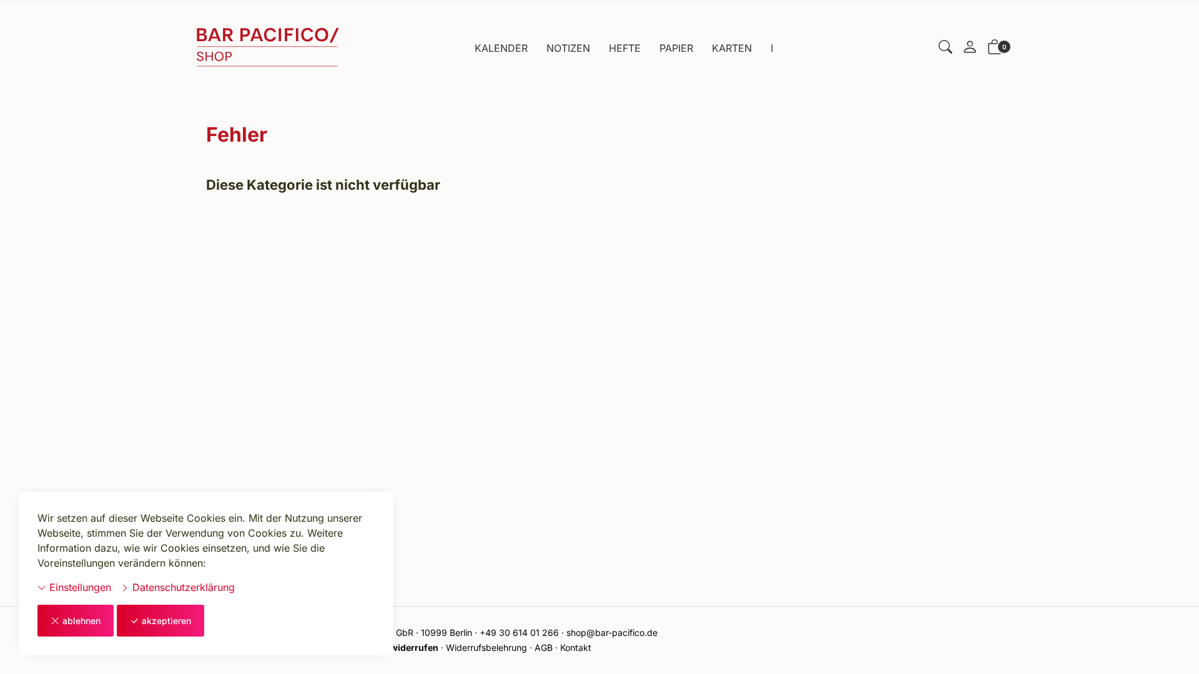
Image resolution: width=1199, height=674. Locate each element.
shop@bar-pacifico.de (612, 632)
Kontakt (575, 647)
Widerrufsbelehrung (486, 647)
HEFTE (625, 48)
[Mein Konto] (970, 48)
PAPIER (676, 48)
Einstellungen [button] (78, 587)
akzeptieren (166, 620)
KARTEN (732, 48)
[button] (945, 48)
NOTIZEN (568, 48)
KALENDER (501, 48)
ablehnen (81, 620)
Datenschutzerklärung (182, 587)
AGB (544, 647)
